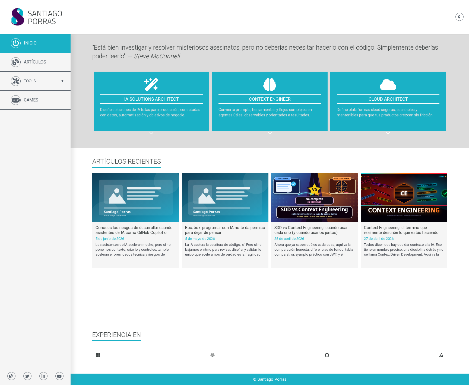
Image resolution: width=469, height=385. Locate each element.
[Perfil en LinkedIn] (43, 376)
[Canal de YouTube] (59, 376)
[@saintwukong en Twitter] (27, 376)
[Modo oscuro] (459, 17)
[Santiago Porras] (230, 17)
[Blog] (11, 376)
